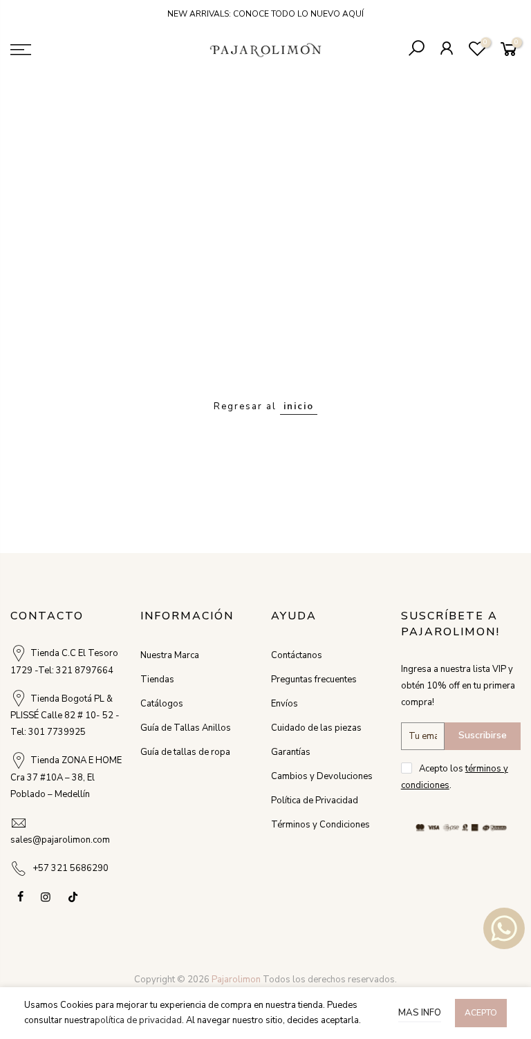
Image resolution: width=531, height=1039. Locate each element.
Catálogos (161, 704)
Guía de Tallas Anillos (185, 728)
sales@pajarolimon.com (60, 840)
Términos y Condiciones (320, 824)
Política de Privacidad (314, 800)
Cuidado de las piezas (316, 728)
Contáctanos (296, 655)
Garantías (290, 752)
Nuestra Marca (169, 655)
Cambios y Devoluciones (322, 776)
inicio (298, 406)
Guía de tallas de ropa (185, 752)
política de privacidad (138, 1020)
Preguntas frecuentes (314, 679)
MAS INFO (419, 1013)
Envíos (284, 704)
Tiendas (157, 679)
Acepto (481, 1012)
